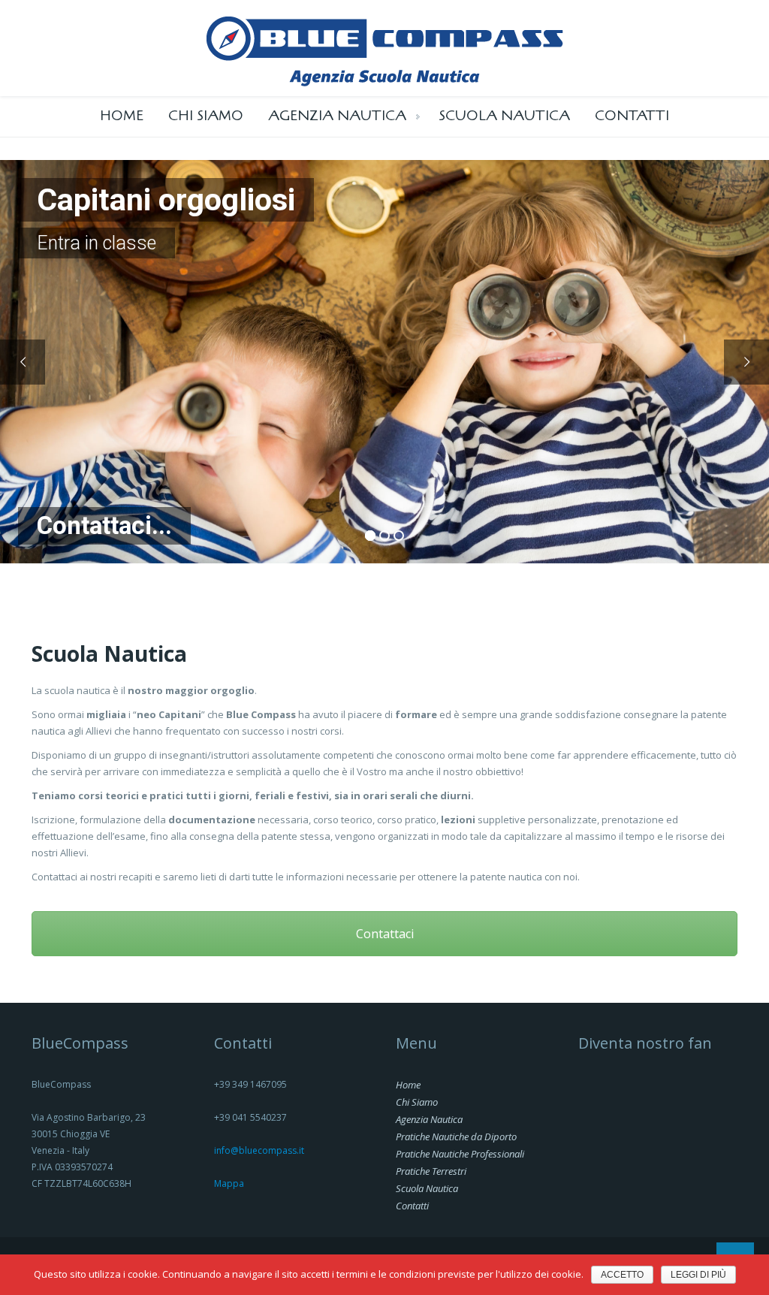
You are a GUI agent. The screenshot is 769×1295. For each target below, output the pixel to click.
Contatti (632, 115)
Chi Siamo (205, 115)
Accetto (622, 1274)
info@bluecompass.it (259, 1150)
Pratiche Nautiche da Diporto (456, 1136)
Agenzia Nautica (337, 115)
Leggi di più (698, 1274)
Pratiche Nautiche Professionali (460, 1154)
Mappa (229, 1183)
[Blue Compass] (385, 46)
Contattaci (385, 933)
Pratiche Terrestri (431, 1171)
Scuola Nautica (504, 115)
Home (121, 115)
